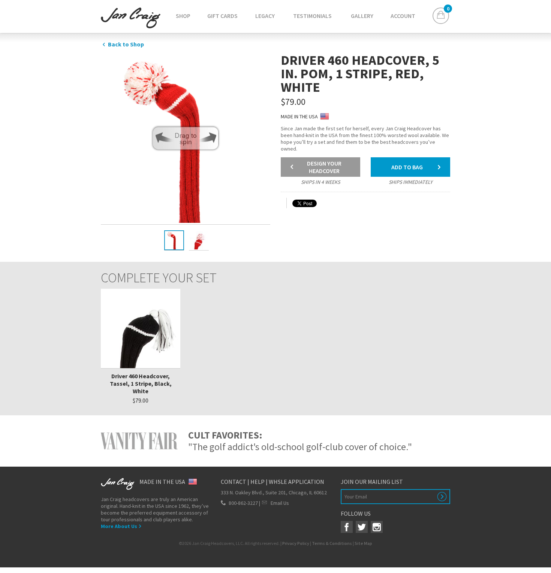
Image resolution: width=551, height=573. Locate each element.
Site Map (363, 543)
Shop (183, 15)
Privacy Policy (295, 543)
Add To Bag (407, 167)
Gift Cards (222, 15)
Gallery (362, 15)
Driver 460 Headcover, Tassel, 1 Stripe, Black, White (141, 383)
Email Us (280, 503)
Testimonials (312, 15)
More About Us (122, 526)
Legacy (265, 15)
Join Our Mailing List (372, 481)
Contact (233, 481)
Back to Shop (126, 44)
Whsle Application (296, 481)
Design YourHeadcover (324, 167)
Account (403, 15)
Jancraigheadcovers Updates (130, 17)
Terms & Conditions (332, 543)
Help (257, 481)
